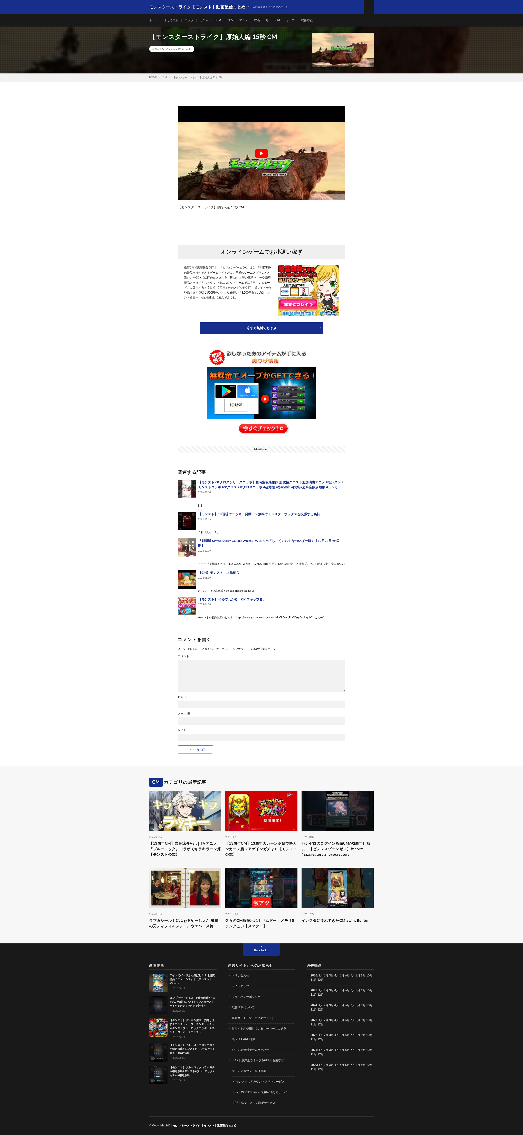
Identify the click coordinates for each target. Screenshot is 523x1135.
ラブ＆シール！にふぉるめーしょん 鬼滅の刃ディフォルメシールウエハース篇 (183, 923)
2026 (314, 975)
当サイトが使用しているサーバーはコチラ (259, 1028)
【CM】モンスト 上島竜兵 (218, 572)
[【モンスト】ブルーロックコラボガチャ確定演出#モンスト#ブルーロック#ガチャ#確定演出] (158, 1052)
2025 (314, 990)
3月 (331, 975)
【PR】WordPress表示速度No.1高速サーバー (260, 1092)
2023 (314, 1020)
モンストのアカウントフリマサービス (260, 1081)
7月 (352, 975)
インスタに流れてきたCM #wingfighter (335, 921)
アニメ (243, 20)
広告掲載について (243, 1007)
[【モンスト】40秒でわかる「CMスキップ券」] (187, 606)
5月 (342, 975)
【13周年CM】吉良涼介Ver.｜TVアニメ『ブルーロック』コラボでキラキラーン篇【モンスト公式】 (185, 849)
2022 (314, 1035)
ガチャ (204, 20)
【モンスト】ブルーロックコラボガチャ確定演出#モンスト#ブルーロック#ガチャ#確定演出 (192, 1049)
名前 (182, 697)
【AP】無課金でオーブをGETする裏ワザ (258, 1060)
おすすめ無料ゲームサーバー (250, 1049)
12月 (320, 994)
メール (184, 713)
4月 (336, 975)
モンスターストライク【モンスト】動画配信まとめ (205, 1125)
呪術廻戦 (307, 20)
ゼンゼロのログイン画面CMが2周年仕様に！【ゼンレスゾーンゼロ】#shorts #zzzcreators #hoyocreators (336, 849)
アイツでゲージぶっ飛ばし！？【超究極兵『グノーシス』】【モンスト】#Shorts (192, 979)
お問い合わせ (240, 975)
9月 (363, 990)
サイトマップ (240, 986)
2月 (326, 975)
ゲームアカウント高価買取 (249, 1071)
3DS (230, 20)
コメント (183, 656)
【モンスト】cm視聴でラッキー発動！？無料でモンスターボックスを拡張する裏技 (259, 514)
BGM (218, 20)
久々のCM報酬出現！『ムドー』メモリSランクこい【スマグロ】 (259, 923)
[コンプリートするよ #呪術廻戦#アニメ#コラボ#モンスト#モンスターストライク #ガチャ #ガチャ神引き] (158, 1005)
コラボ (189, 20)
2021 (314, 1050)
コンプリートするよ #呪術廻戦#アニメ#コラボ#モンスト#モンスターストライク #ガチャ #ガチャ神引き (192, 1002)
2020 (314, 1065)
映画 (257, 20)
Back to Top (261, 950)
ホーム (153, 20)
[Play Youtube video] (261, 153)
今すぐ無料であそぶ (261, 328)
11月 (314, 994)
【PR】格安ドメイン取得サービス (253, 1103)
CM (277, 20)
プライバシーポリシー (246, 996)
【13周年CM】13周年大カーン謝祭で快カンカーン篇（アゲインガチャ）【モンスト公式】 (261, 849)
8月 (358, 975)
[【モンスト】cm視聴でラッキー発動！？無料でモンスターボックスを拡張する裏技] (187, 521)
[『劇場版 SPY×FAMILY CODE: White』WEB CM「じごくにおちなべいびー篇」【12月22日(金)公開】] (187, 547)
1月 (320, 975)
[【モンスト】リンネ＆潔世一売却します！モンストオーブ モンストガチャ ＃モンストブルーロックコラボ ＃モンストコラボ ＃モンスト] (158, 1028)
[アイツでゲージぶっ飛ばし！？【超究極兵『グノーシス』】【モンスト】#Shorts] (158, 983)
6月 (347, 975)
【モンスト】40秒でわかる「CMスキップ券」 (232, 599)
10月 (369, 990)
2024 (314, 1005)
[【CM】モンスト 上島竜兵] (187, 579)
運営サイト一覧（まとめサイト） (253, 1018)
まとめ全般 (171, 20)
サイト (182, 730)
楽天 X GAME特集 (243, 1039)
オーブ (290, 20)
